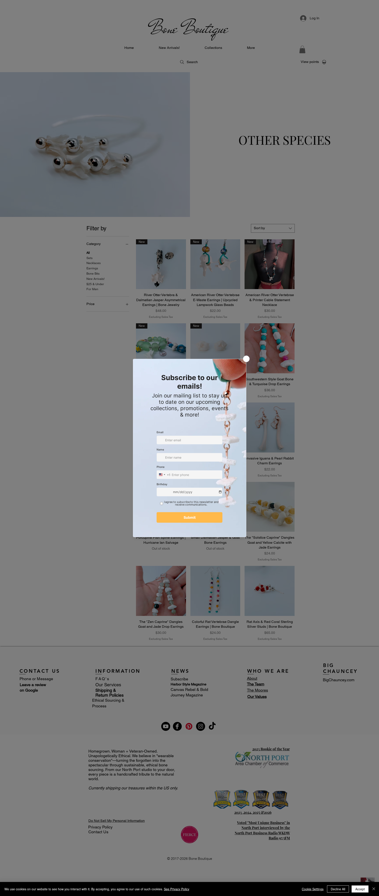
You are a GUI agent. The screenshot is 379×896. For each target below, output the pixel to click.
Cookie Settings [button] (313, 889)
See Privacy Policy (176, 889)
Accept (360, 889)
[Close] (373, 888)
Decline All (338, 889)
